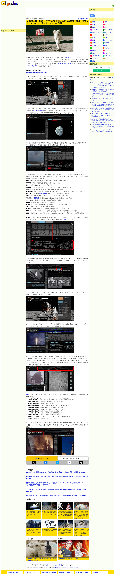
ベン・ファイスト (33, 66)
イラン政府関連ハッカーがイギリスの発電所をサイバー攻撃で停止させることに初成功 (103, 95)
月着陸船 (36, 198)
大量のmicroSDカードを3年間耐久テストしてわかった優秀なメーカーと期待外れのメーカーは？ (103, 126)
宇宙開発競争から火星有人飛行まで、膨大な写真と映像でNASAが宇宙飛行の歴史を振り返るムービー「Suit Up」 (65, 513)
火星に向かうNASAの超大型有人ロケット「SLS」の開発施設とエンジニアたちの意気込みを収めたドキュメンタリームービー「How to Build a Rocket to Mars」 (81, 515)
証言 (65, 219)
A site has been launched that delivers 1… (66, 567)
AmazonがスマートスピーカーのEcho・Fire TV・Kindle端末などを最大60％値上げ (102, 131)
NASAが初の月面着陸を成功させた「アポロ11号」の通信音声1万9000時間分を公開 (49, 513)
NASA (29, 53)
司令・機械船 (43, 194)
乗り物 (60, 565)
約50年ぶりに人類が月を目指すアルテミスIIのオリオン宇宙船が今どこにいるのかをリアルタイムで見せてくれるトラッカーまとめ (81, 532)
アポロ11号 (68, 57)
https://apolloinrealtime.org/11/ (36, 72)
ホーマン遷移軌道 (38, 111)
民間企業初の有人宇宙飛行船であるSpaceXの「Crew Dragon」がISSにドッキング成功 (34, 513)
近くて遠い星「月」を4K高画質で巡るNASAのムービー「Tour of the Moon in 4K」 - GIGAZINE (56, 496)
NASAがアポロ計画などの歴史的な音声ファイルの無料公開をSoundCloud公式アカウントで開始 (65, 531)
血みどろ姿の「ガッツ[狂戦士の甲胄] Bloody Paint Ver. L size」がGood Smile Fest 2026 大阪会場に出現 (102, 120)
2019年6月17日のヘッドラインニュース (69, 558)
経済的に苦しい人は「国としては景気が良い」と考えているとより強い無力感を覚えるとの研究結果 (103, 109)
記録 (27, 395)
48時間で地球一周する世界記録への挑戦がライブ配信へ (49, 530)
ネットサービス (83, 19)
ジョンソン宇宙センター (64, 64)
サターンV (76, 57)
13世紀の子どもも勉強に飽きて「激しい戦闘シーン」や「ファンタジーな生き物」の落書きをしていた (103, 115)
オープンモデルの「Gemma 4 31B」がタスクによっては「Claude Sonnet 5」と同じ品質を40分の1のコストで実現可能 (103, 104)
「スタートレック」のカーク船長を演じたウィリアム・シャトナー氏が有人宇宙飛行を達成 (34, 531)
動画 (47, 565)
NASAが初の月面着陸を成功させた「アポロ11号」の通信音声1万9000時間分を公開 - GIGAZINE (56, 472)
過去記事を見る (101, 70)
